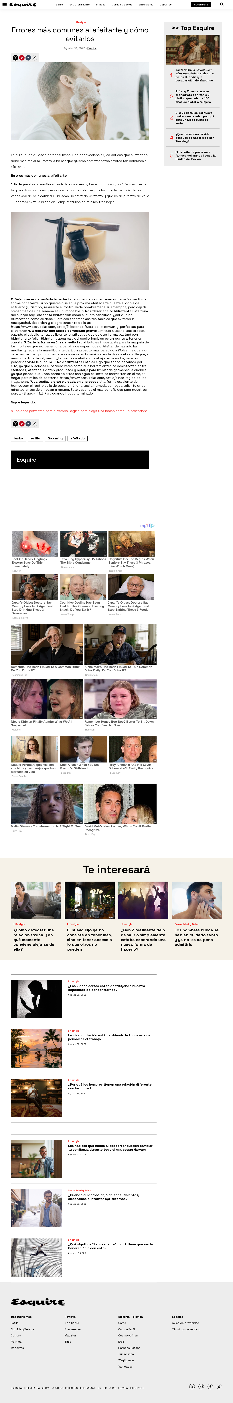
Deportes (166, 4)
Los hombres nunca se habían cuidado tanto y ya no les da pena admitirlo (197, 937)
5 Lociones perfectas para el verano (39, 411)
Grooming (55, 438)
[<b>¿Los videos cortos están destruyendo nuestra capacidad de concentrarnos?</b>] (36, 999)
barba (18, 438)
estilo (35, 438)
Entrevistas (146, 4)
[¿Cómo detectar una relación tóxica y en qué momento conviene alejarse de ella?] (36, 900)
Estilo (59, 4)
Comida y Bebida (122, 4)
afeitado (77, 438)
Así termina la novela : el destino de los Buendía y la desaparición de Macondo (194, 75)
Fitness (100, 4)
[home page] (22, 4)
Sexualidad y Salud (187, 924)
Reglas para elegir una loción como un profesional (109, 411)
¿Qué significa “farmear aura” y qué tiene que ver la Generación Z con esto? (110, 1246)
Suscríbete (201, 4)
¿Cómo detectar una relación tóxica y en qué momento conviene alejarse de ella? (33, 939)
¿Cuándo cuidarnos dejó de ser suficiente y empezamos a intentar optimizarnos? (103, 1197)
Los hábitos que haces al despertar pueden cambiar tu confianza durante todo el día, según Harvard (110, 1148)
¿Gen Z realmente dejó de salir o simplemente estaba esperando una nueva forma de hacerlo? (143, 939)
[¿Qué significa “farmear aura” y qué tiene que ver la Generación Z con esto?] (36, 1257)
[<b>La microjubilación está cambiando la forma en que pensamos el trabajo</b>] (36, 1048)
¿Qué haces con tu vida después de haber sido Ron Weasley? (194, 137)
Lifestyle (80, 22)
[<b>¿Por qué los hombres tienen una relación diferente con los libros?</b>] (36, 1098)
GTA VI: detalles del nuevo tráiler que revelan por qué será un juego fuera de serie (194, 118)
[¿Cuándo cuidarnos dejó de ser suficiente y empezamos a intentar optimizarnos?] (36, 1208)
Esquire (91, 48)
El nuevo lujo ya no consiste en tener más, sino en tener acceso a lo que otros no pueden (89, 939)
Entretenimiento (80, 4)
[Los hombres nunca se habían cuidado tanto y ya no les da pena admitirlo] (197, 900)
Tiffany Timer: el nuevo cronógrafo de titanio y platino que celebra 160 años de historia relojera (193, 97)
